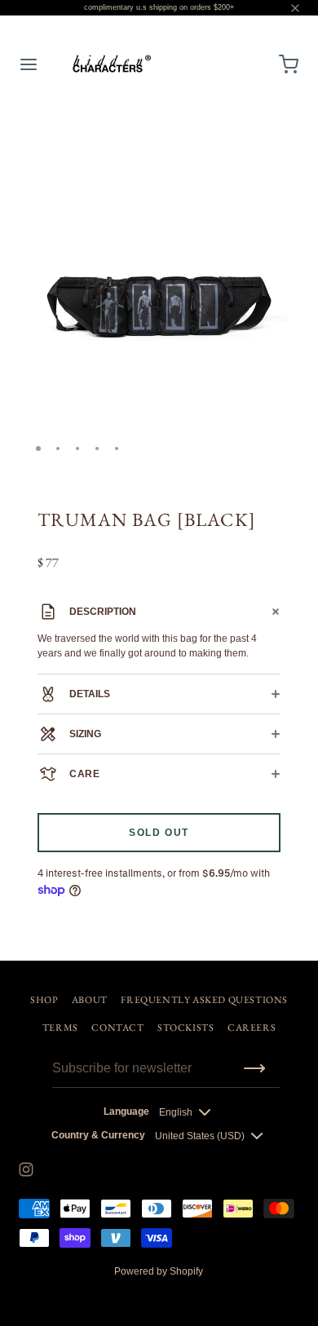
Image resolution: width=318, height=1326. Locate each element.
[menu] (28, 64)
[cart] (289, 64)
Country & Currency (98, 1135)
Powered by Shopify (158, 1271)
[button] (280, 136)
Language (126, 1111)
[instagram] (26, 1169)
